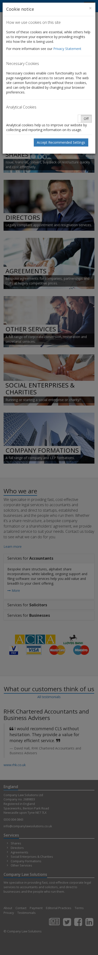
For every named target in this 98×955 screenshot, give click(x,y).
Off (86, 118)
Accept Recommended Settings (61, 142)
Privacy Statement (67, 48)
